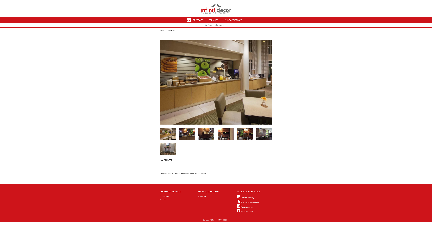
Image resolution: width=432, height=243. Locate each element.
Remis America (246, 207)
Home (162, 30)
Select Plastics (246, 212)
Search (162, 200)
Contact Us (164, 196)
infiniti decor (222, 220)
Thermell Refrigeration (249, 202)
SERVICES (214, 20)
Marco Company (247, 198)
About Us (202, 196)
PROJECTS (198, 20)
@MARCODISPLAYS (233, 20)
